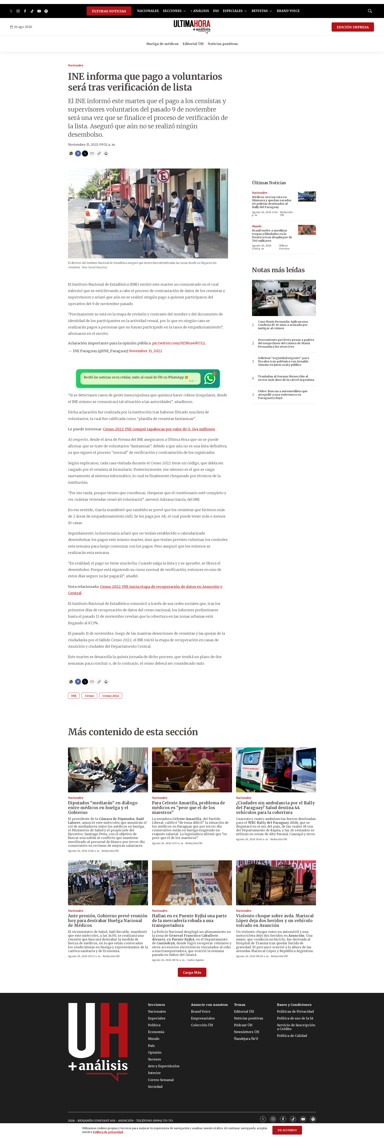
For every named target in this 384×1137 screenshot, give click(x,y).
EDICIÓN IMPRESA (353, 27)
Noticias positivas (223, 44)
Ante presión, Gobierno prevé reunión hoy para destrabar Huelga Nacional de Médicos (107, 920)
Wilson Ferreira (284, 247)
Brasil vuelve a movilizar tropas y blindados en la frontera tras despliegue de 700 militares (272, 235)
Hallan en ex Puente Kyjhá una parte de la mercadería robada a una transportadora (189, 920)
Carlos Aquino (195, 959)
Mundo (257, 226)
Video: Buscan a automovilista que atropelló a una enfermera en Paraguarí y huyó (283, 395)
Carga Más (192, 972)
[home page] (192, 27)
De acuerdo (287, 1130)
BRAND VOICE (288, 11)
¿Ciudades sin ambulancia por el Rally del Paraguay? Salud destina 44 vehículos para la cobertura (275, 807)
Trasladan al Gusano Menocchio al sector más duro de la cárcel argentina (286, 378)
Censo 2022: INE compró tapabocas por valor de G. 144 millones (159, 429)
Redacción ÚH (286, 213)
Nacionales (75, 65)
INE (73, 696)
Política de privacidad (108, 1132)
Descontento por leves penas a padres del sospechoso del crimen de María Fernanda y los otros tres (286, 343)
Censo (89, 696)
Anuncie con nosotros (209, 1005)
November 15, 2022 (145, 351)
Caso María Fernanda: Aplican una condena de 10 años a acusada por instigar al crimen (283, 325)
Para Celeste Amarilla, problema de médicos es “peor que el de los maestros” (188, 807)
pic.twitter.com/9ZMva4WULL (179, 343)
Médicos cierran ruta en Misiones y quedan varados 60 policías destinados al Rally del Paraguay (271, 202)
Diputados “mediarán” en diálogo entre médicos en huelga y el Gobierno (103, 807)
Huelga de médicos (162, 44)
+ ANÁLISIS (200, 11)
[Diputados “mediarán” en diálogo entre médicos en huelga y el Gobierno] (108, 769)
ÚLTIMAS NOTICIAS (109, 11)
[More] (184, 11)
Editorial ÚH (193, 44)
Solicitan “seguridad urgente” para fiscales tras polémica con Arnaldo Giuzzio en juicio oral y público (283, 361)
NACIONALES (148, 11)
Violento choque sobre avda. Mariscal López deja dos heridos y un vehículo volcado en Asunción (275, 920)
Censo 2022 (110, 696)
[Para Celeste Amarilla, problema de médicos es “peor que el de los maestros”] (192, 769)
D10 (216, 11)
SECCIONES (172, 11)
